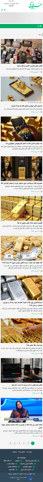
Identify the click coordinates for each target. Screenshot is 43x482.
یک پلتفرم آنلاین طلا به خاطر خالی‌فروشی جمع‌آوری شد (24, 143)
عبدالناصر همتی (12, 467)
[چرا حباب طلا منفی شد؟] (21, 330)
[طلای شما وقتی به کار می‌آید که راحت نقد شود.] (21, 370)
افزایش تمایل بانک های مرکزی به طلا (29, 223)
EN (10, 6)
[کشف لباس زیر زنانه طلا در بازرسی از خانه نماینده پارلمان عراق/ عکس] (21, 410)
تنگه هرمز (12, 470)
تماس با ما (21, 452)
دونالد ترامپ (10, 464)
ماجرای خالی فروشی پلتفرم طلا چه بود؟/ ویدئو (27, 106)
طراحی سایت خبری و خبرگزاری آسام (18, 478)
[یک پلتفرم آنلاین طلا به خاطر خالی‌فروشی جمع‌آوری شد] (21, 129)
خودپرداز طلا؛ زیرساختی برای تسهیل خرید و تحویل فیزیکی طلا (21, 183)
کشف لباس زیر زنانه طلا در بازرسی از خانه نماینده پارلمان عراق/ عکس (22, 426)
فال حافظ (6, 461)
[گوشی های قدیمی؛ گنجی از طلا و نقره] (21, 51)
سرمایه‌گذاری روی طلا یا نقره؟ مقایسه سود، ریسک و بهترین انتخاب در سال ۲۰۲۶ (22, 304)
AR (12, 6)
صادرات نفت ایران (26, 470)
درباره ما (29, 452)
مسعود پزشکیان (27, 467)
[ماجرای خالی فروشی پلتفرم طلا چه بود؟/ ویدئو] (21, 89)
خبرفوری (15, 474)
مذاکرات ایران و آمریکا (26, 464)
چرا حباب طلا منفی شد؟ (34, 345)
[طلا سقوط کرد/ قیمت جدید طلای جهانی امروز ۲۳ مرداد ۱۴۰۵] (21, 248)
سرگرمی (17, 461)
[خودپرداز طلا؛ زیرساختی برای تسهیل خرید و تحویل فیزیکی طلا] (21, 168)
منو (38, 26)
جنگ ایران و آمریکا (31, 461)
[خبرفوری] (32, 6)
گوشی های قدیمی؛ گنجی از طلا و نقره (29, 66)
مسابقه (15, 452)
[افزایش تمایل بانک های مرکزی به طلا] (21, 208)
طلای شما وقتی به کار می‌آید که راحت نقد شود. (26, 385)
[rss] (4, 9)
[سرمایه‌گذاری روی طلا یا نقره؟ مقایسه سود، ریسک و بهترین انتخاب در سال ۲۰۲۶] (21, 288)
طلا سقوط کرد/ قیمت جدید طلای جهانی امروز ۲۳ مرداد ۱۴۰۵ (22, 262)
